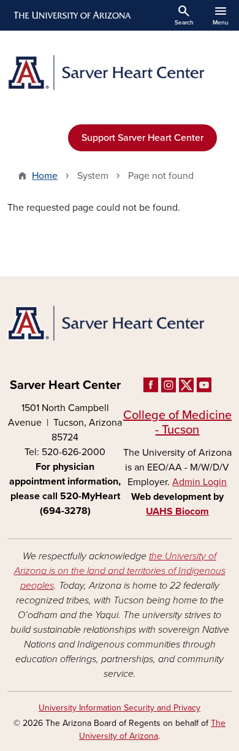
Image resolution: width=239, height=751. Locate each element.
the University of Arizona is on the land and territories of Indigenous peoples (120, 571)
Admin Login (199, 482)
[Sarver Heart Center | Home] (119, 72)
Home (45, 176)
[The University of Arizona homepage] (71, 15)
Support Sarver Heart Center (142, 138)
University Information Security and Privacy (119, 708)
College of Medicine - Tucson (177, 422)
